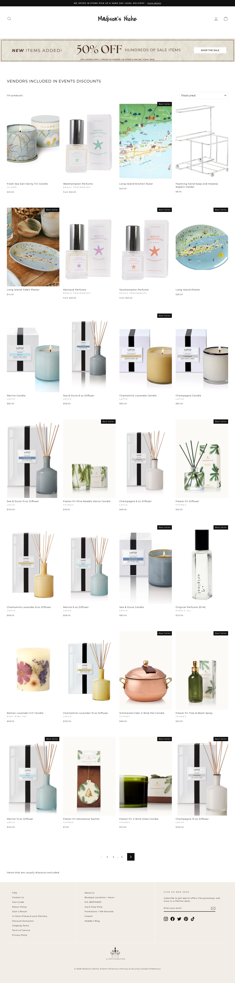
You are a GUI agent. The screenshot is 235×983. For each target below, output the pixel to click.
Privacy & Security (130, 969)
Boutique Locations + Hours (99, 897)
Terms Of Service (110, 969)
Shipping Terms (20, 925)
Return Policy (19, 907)
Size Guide (18, 902)
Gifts (191, 31)
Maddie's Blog (92, 921)
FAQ (14, 893)
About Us (90, 893)
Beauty (159, 31)
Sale (205, 31)
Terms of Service (21, 930)
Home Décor (115, 31)
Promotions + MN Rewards (99, 911)
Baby (176, 31)
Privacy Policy (20, 935)
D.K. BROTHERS (93, 902)
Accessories (86, 31)
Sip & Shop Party (94, 907)
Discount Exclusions (23, 921)
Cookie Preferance (151, 969)
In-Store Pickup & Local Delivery (29, 916)
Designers (59, 31)
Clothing (35, 31)
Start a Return (19, 911)
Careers (89, 916)
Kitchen (139, 31)
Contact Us (18, 897)
